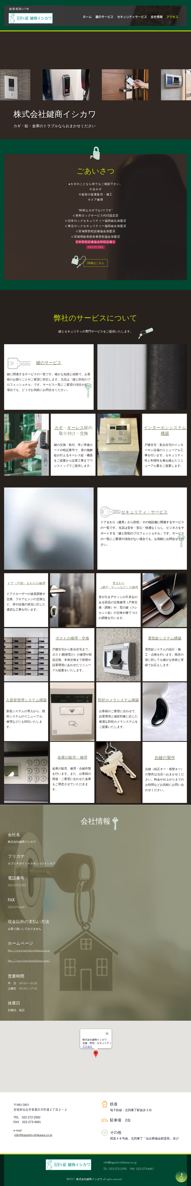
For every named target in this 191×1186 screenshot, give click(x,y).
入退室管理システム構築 (26, 700)
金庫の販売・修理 (72, 757)
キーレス (75, 427)
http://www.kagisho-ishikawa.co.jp (29, 950)
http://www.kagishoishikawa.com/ (29, 961)
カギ (58, 427)
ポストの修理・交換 (72, 638)
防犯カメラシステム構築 (118, 700)
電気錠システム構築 (164, 638)
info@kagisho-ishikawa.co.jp (33, 1135)
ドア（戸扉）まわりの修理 (26, 583)
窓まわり (119, 583)
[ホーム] (181, 1176)
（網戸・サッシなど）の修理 (118, 587)
